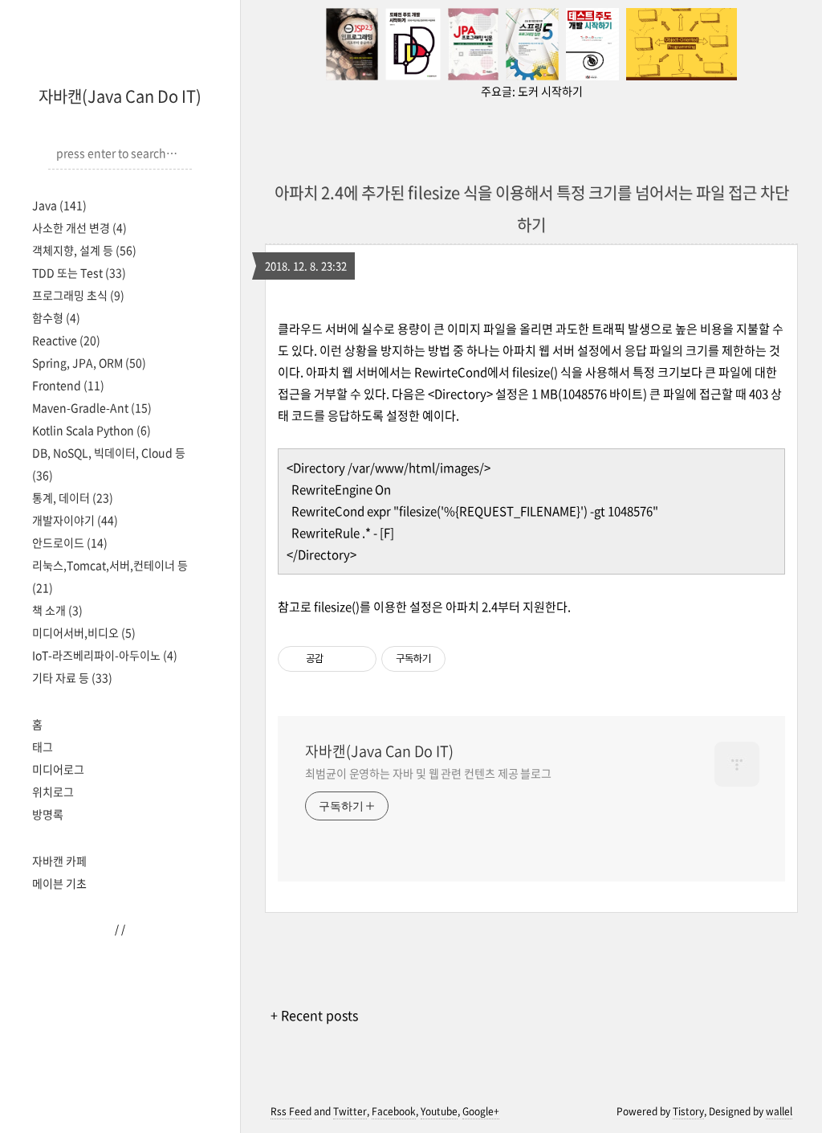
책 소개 (57, 610)
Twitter (350, 1111)
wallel (779, 1111)
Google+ (480, 1111)
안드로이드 (70, 542)
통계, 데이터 (72, 497)
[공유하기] (338, 659)
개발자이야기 (75, 520)
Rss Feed (291, 1111)
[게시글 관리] (358, 659)
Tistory (688, 1111)
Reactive (66, 340)
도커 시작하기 (550, 91)
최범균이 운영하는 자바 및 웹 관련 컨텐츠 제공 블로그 (428, 773)
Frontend (68, 385)
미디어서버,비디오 (84, 632)
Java (59, 205)
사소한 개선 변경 (79, 227)
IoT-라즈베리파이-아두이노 (104, 655)
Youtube (439, 1111)
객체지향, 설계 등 (84, 250)
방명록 (47, 814)
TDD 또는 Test (79, 272)
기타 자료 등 (72, 677)
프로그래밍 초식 (78, 295)
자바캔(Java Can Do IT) (120, 96)
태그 (42, 746)
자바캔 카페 (59, 861)
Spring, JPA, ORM (89, 362)
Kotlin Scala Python (91, 430)
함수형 (56, 317)
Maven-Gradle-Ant (92, 407)
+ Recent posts (314, 1015)
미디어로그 (58, 769)
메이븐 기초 (59, 883)
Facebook (394, 1111)
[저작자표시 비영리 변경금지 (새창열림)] (467, 658)
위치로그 (53, 791)
